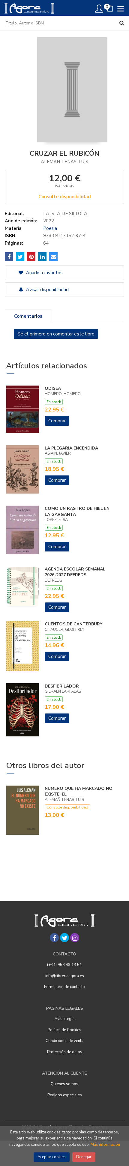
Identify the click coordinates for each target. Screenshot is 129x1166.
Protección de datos (64, 1052)
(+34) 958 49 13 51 (64, 964)
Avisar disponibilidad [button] (47, 289)
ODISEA (53, 388)
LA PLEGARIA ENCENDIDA (71, 448)
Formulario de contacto (64, 987)
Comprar (57, 421)
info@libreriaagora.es (64, 976)
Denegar (84, 1157)
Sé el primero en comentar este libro (55, 334)
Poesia (50, 228)
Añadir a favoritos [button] (44, 272)
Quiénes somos (64, 1084)
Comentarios (28, 316)
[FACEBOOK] (54, 937)
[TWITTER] (64, 937)
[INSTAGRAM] (74, 937)
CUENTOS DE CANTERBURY (73, 624)
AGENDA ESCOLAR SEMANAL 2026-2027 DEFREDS (75, 572)
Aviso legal (65, 1018)
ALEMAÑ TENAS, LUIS (64, 162)
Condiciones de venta (64, 1041)
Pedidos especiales (64, 1095)
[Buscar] (122, 23)
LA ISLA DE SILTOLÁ (65, 214)
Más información (105, 1144)
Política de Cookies (64, 1030)
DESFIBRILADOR (62, 686)
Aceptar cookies (52, 1157)
